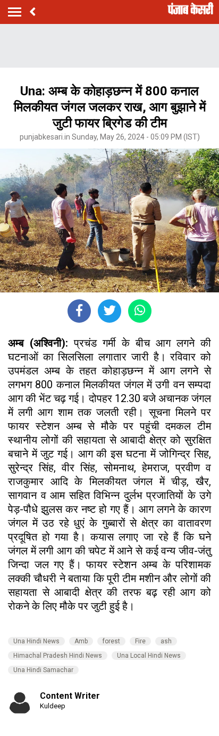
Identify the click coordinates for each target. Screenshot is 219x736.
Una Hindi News (36, 641)
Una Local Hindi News (149, 655)
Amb (81, 641)
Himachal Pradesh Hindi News (57, 655)
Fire (140, 641)
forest (111, 641)
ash (166, 641)
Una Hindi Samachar (43, 670)
